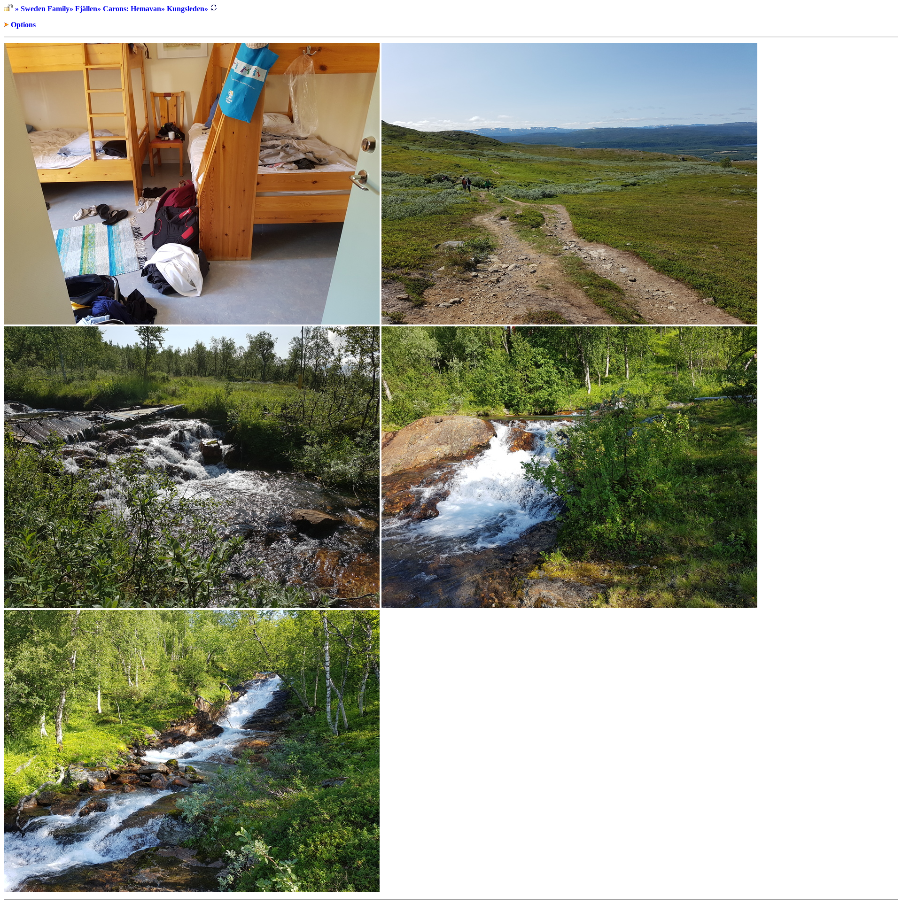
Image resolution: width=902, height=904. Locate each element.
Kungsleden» (187, 9)
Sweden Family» (47, 9)
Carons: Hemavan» (134, 9)
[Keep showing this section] (8, 9)
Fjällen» (88, 9)
